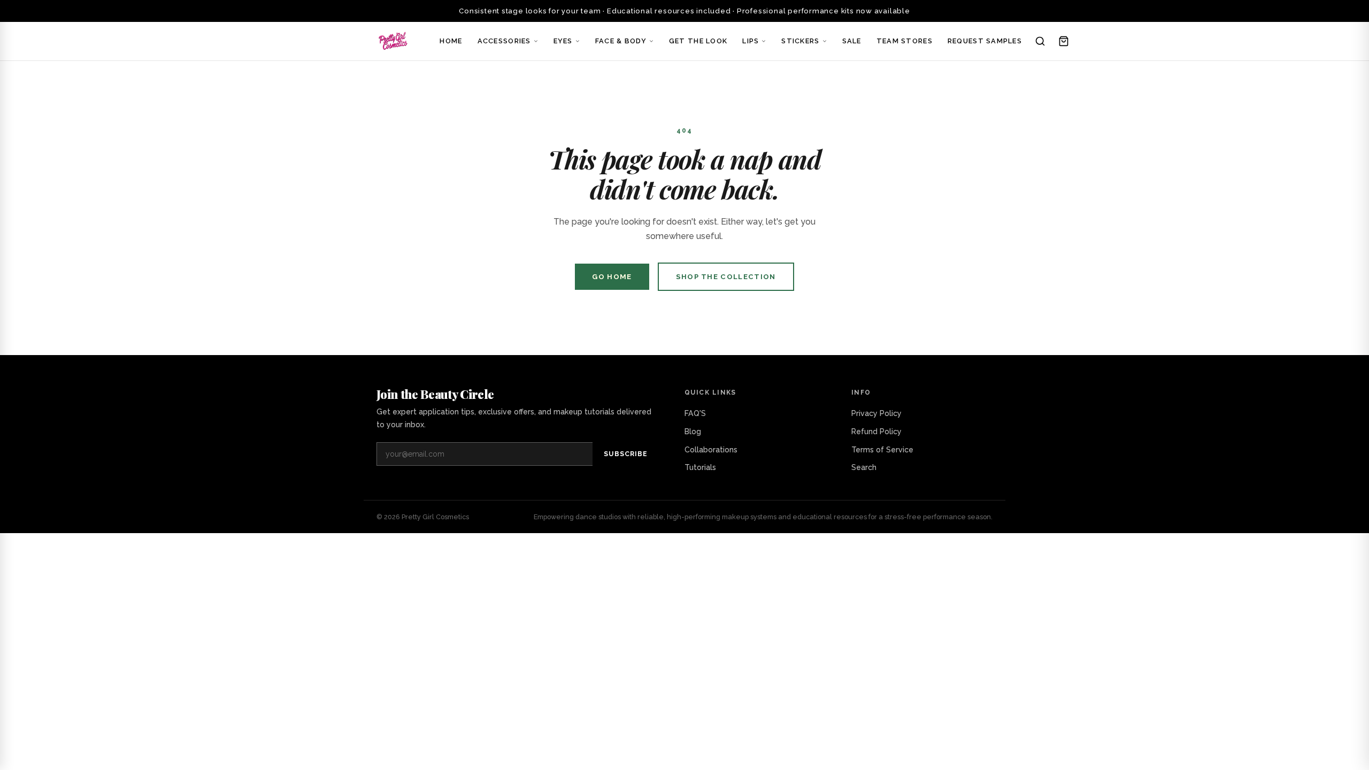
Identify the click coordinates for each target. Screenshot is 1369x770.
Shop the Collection (726, 277)
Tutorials (700, 467)
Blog (692, 431)
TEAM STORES (904, 41)
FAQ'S (695, 413)
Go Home (612, 277)
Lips (750, 41)
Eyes (563, 41)
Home (451, 41)
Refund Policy (876, 431)
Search (863, 467)
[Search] (1040, 41)
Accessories (504, 41)
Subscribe (626, 454)
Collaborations (710, 449)
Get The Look (698, 41)
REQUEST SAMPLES (985, 41)
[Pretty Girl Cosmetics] (393, 41)
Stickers (800, 41)
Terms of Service (882, 449)
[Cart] (1063, 41)
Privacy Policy (876, 413)
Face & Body (621, 41)
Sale (852, 41)
